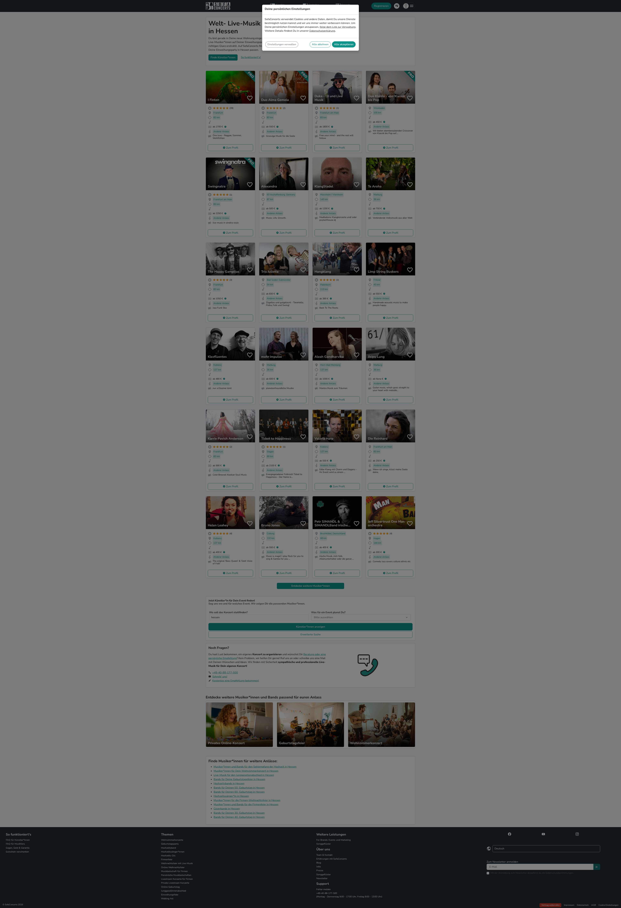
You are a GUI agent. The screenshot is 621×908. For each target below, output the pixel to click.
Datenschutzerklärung (322, 31)
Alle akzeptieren (344, 44)
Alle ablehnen (320, 44)
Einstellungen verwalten (281, 44)
